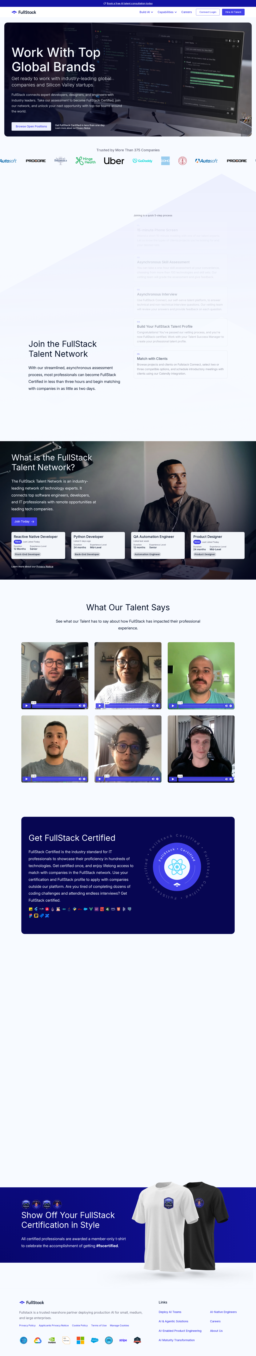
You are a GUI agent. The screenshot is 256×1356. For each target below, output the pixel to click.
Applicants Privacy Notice (54, 1325)
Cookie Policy (80, 1325)
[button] (146, 12)
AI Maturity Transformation (177, 1340)
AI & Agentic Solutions (173, 1321)
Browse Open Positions (31, 126)
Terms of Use (99, 1325)
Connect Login (207, 12)
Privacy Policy (27, 1325)
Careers (215, 1321)
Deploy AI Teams (170, 1312)
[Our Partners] (80, 1340)
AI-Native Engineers (223, 1312)
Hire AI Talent (233, 12)
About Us (216, 1331)
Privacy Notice (83, 128)
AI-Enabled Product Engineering (180, 1331)
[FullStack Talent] (31, 1302)
